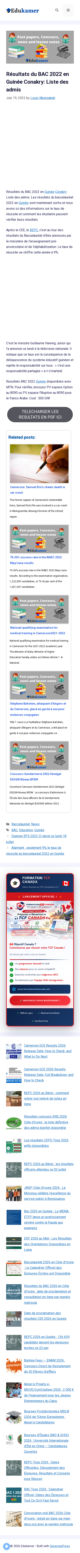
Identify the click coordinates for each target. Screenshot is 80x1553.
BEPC (34, 230)
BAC (14, 830)
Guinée (49, 192)
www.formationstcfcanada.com (33, 989)
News (35, 824)
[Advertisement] (40, 147)
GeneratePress (60, 1546)
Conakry (61, 192)
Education (26, 830)
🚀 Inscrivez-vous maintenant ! (40, 1000)
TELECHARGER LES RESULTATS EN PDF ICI (40, 414)
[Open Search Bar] (57, 10)
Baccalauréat (20, 824)
